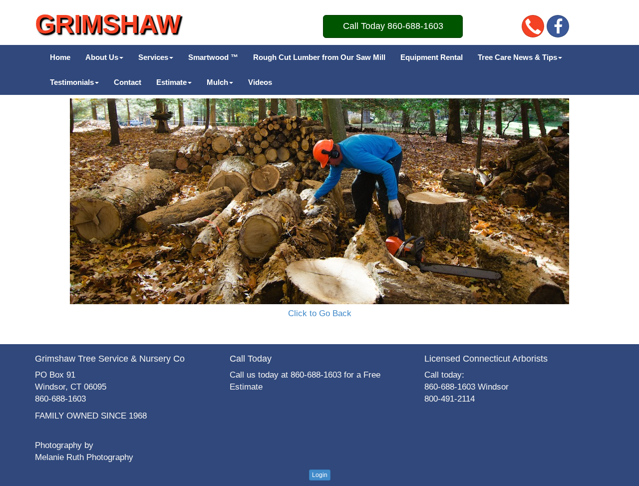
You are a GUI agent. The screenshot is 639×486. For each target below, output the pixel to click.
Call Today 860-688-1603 (393, 26)
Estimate (171, 82)
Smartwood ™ (213, 57)
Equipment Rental (431, 57)
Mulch (217, 82)
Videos (260, 82)
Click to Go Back (319, 313)
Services (153, 57)
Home (60, 57)
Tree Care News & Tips (517, 57)
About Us (101, 57)
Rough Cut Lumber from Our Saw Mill (319, 57)
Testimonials (72, 82)
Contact (127, 82)
